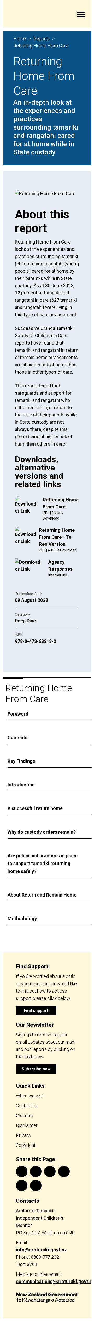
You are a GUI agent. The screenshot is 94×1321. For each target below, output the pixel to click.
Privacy (23, 1135)
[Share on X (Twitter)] (36, 1171)
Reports (41, 38)
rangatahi (53, 263)
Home (19, 38)
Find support (36, 1010)
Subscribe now (36, 1069)
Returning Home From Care (40, 45)
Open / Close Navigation (81, 15)
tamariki (70, 256)
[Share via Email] (64, 1171)
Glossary (25, 1115)
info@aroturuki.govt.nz (41, 1249)
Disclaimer (27, 1125)
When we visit (30, 1095)
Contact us (27, 1105)
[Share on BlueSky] (36, 1185)
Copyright (26, 1145)
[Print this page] (21, 1185)
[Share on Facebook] (21, 1171)
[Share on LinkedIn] (50, 1171)
